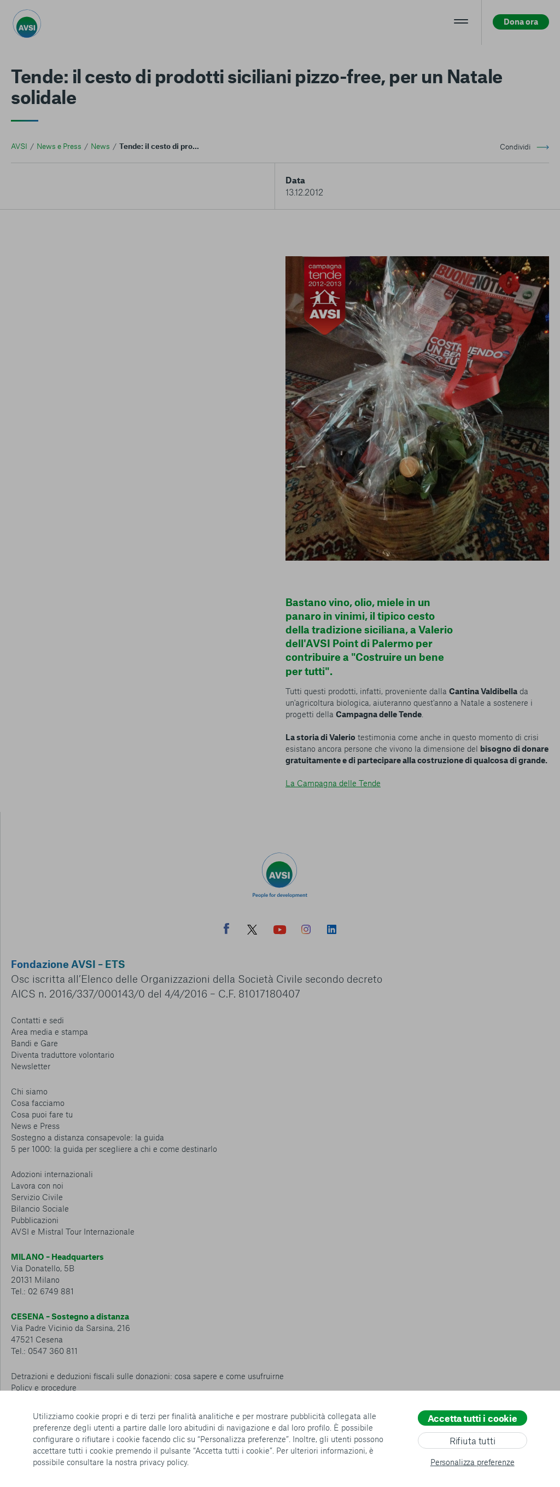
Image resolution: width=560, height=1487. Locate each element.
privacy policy (163, 1462)
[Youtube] (280, 931)
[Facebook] (226, 930)
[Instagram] (306, 931)
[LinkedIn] (331, 931)
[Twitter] (252, 931)
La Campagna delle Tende (333, 783)
